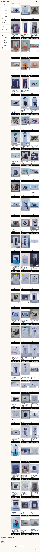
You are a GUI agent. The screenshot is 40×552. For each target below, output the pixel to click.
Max (6, 27)
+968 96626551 (3, 542)
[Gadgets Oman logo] (1, 1)
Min (2, 27)
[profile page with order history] (36, 1)
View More (3, 22)
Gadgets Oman (6, 1)
